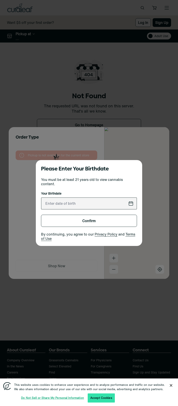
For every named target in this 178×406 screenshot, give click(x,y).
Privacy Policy (106, 234)
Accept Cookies (101, 398)
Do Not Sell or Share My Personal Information (52, 398)
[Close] (171, 385)
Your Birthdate (51, 193)
